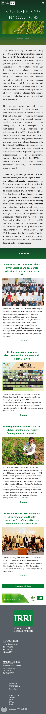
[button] (2, 3)
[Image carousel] (23, 30)
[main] (23, 13)
